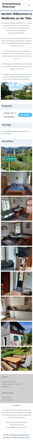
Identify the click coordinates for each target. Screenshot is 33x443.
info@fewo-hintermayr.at (18, 77)
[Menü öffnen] (29, 5)
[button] (16, 153)
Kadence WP (25, 437)
